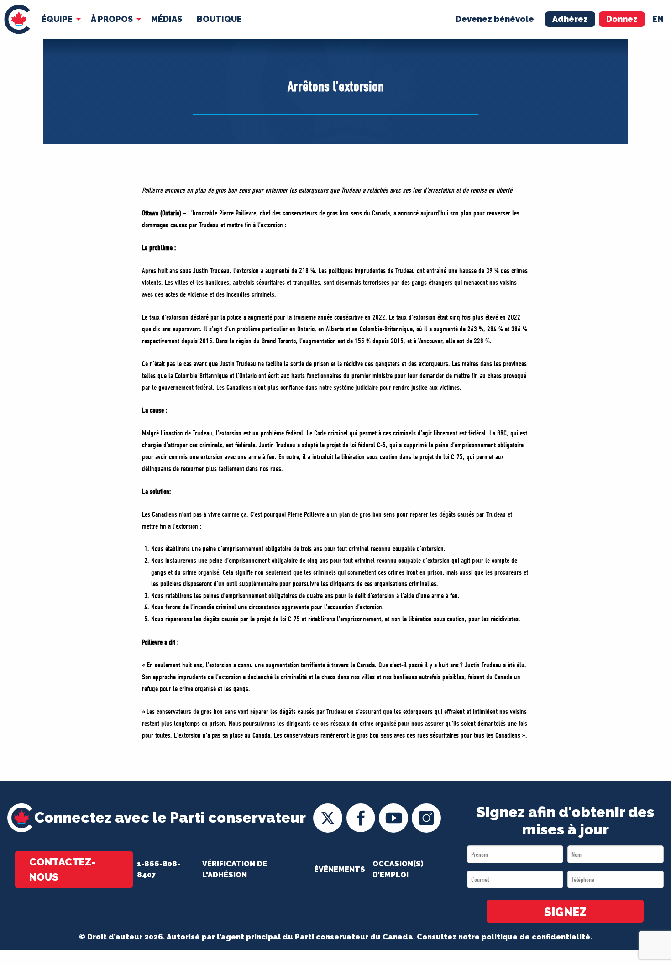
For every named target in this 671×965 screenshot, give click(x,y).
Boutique (219, 19)
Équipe (57, 19)
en (658, 19)
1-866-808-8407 (158, 869)
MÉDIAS (166, 19)
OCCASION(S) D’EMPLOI (398, 869)
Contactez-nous (62, 869)
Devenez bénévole (495, 19)
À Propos (112, 19)
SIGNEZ (565, 912)
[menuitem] (17, 19)
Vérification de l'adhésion (234, 869)
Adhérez (570, 19)
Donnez (622, 19)
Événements (339, 869)
